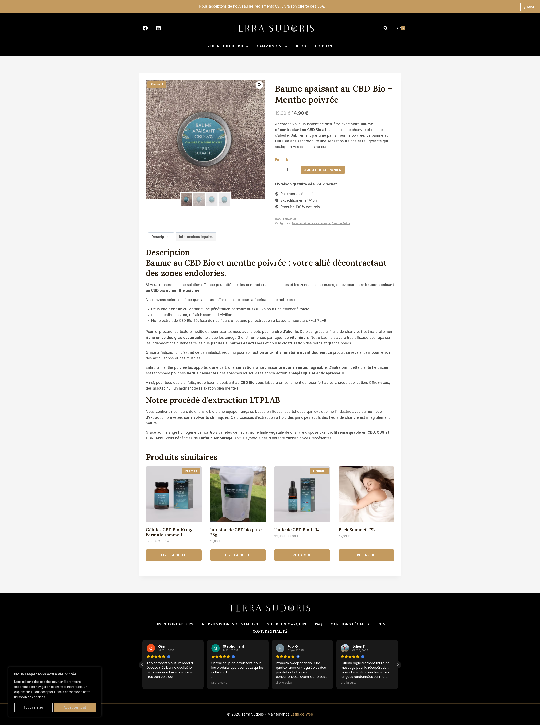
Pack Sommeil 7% (357, 529)
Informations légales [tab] (196, 237)
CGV (381, 624)
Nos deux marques (286, 624)
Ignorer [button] (528, 6)
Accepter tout (75, 707)
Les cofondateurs (173, 624)
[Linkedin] (158, 28)
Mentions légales (350, 624)
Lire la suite (173, 555)
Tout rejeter (33, 707)
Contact (324, 46)
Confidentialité (270, 631)
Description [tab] (160, 237)
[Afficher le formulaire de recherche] (386, 28)
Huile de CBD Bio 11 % (296, 529)
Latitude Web (302, 714)
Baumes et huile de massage (311, 223)
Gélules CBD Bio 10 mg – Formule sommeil (171, 532)
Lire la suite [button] (219, 683)
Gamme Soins (341, 223)
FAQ (318, 624)
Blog (301, 46)
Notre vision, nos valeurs (230, 624)
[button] (259, 85)
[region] (54, 692)
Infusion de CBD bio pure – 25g (237, 532)
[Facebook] (145, 28)
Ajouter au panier (323, 170)
